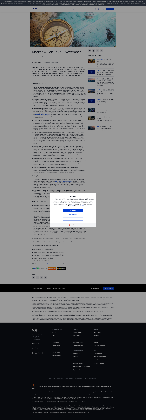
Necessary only (73, 214)
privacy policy (81, 205)
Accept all (73, 210)
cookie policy (71, 205)
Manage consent (73, 219)
